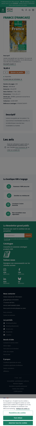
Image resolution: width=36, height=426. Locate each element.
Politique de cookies (22, 408)
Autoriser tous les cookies (18, 423)
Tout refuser (18, 418)
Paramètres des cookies (17, 413)
